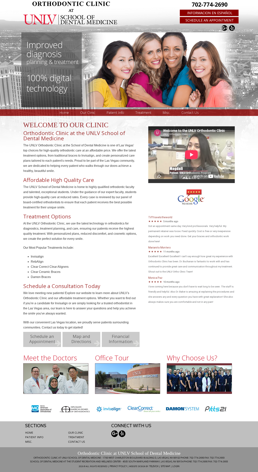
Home (29, 432)
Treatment (76, 437)
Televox (153, 466)
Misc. (28, 441)
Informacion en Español (209, 13)
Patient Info (34, 437)
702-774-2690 (210, 4)
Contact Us (76, 441)
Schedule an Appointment (209, 20)
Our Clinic (75, 432)
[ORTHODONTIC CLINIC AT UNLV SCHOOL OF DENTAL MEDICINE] (70, 13)
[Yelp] (232, 28)
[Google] (224, 28)
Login (175, 466)
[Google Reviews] (192, 204)
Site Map (165, 466)
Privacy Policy (118, 466)
